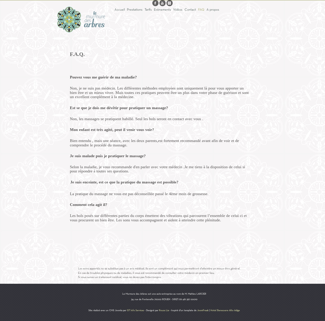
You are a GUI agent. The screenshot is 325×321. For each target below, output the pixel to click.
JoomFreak (202, 310)
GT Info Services (135, 310)
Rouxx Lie (164, 310)
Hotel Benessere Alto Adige (225, 310)
